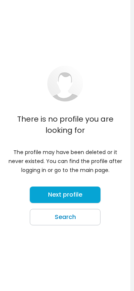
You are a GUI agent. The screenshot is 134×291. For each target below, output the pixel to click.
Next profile (65, 194)
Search (65, 217)
